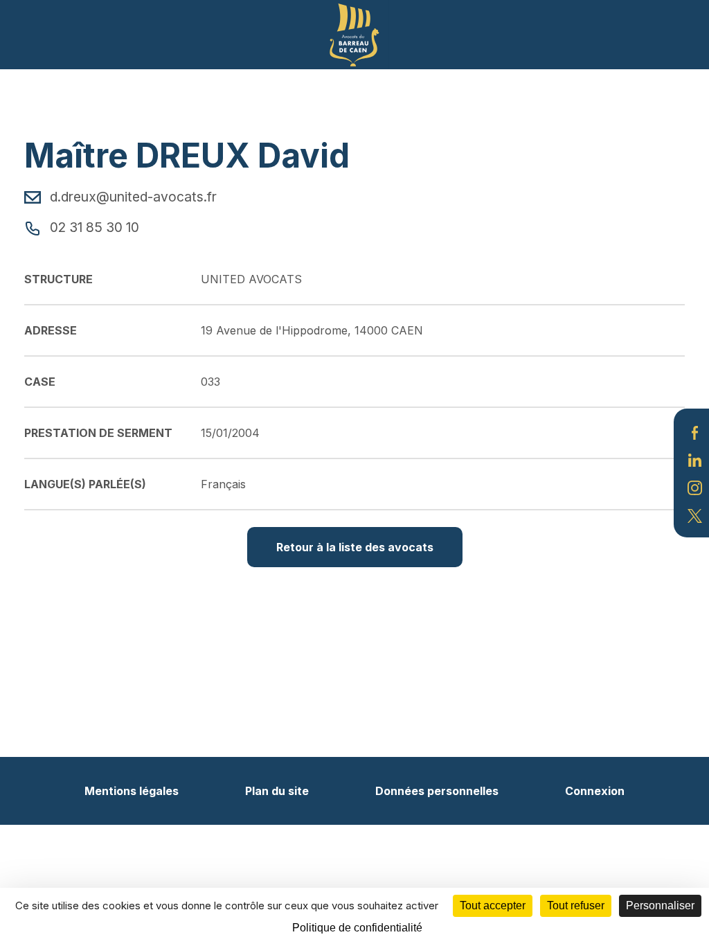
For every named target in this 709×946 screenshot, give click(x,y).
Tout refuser (575, 905)
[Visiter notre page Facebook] (695, 431)
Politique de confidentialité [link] (357, 928)
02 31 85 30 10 (92, 227)
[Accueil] (354, 33)
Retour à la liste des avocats (354, 547)
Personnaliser (660, 905)
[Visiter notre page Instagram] (695, 487)
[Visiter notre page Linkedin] (695, 459)
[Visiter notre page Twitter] (695, 514)
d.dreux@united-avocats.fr (131, 196)
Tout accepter (493, 905)
